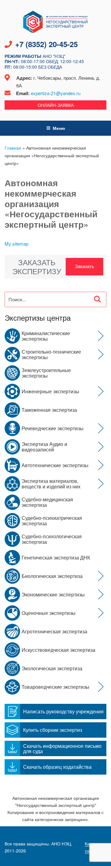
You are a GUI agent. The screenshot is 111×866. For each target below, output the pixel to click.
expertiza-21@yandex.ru (55, 93)
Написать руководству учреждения (63, 711)
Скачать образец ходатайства (57, 766)
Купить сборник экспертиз (52, 729)
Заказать (84, 266)
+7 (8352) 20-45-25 (46, 44)
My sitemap (16, 243)
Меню (59, 128)
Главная (13, 148)
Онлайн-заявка (56, 105)
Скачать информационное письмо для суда (62, 748)
